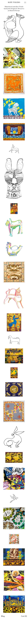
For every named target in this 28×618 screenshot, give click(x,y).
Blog (3, 616)
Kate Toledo (14, 2)
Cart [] (24, 616)
